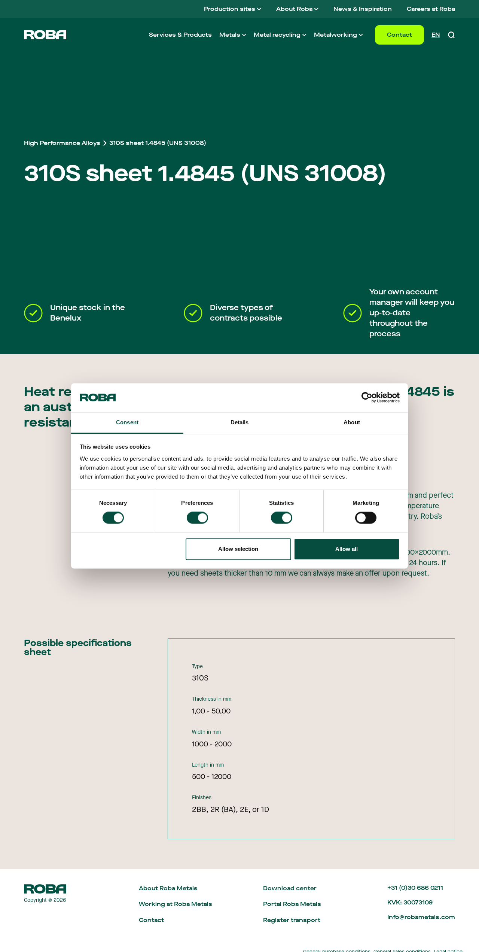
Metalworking (335, 35)
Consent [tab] (127, 422)
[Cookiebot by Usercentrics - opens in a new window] (367, 397)
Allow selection (238, 549)
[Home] (45, 34)
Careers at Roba (431, 9)
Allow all (346, 549)
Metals (229, 35)
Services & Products (180, 35)
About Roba (294, 9)
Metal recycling (277, 35)
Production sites (229, 9)
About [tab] (352, 422)
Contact (399, 35)
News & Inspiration (362, 9)
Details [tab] (240, 422)
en (435, 35)
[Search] (451, 35)
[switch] (197, 518)
